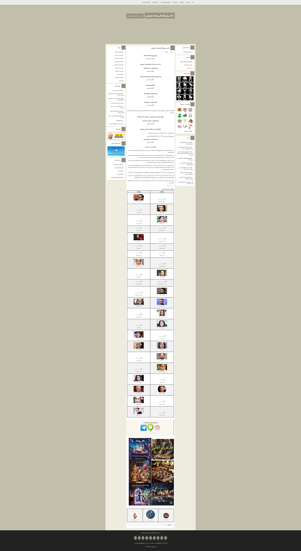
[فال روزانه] (140, 449)
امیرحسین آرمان (138, 295)
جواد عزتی (139, 212)
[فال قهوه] (162, 472)
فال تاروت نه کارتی (119, 68)
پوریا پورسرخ (138, 317)
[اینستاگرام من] (154, 538)
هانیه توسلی (162, 415)
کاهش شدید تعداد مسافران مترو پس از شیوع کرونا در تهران (185, 148)
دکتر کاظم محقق (119, 120)
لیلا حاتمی (139, 241)
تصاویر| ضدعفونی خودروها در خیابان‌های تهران (186, 143)
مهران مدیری (162, 404)
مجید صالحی (162, 255)
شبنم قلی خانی (139, 284)
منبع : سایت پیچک (170, 186)
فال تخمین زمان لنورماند (118, 164)
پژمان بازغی (162, 360)
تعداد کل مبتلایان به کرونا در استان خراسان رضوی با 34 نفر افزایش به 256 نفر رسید (185, 153)
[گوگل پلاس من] (143, 538)
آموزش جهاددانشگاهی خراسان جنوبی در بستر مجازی (186, 168)
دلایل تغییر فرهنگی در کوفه (186, 61)
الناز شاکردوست (161, 241)
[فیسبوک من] (158, 538)
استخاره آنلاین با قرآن (187, 52)
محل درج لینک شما (188, 65)
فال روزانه (175, 2)
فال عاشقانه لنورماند (118, 167)
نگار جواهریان (162, 230)
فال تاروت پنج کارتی (119, 61)
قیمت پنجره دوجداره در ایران (117, 103)
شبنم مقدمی (162, 277)
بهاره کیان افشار (162, 317)
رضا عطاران (138, 349)
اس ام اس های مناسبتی (165, 2)
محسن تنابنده (162, 338)
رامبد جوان (138, 230)
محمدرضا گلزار (162, 393)
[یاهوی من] (165, 538)
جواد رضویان (138, 306)
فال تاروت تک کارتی (119, 52)
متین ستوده (138, 338)
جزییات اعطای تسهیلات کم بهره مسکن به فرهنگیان (186, 178)
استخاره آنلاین (155, 2)
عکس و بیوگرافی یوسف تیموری (160, 15)
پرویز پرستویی (162, 371)
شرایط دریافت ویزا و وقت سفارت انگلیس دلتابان (117, 112)
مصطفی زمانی (138, 201)
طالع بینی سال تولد (188, 131)
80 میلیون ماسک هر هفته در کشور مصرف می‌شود (185, 183)
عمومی (166, 524)
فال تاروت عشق (119, 74)
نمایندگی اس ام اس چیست (117, 90)
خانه (193, 2)
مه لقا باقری (162, 212)
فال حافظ (188, 2)
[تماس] (150, 538)
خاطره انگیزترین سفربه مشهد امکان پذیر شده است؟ (116, 94)
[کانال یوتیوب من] (139, 538)
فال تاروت (181, 2)
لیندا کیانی (139, 415)
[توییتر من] (146, 538)
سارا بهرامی (162, 349)
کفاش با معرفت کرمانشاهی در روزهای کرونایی (186, 163)
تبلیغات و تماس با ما (146, 2)
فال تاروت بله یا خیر (119, 77)
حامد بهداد (162, 295)
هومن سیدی (138, 223)
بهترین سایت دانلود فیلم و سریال (116, 124)
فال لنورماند (120, 171)
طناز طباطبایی (162, 328)
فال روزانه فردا (120, 174)
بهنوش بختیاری (162, 201)
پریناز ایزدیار (138, 382)
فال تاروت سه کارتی (119, 55)
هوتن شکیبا (138, 255)
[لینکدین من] (135, 538)
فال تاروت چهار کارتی (118, 58)
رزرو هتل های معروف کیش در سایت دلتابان (116, 116)
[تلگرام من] (161, 538)
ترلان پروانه (138, 404)
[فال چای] (162, 494)
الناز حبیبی (162, 382)
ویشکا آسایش (162, 266)
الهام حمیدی (138, 266)
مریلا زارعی (138, 328)
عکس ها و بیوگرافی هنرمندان (117, 177)
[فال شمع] (140, 472)
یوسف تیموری (162, 248)
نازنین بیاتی (162, 223)
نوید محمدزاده (139, 360)
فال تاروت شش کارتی (118, 65)
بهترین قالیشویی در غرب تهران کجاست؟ (117, 107)
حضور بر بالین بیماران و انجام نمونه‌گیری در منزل (186, 173)
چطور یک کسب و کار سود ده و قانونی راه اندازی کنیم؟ (116, 99)
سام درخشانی (139, 371)
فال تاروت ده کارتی (119, 71)
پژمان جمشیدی (139, 393)
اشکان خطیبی (138, 277)
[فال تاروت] (162, 449)
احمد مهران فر (162, 306)
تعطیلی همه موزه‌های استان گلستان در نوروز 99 (185, 159)
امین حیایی (138, 248)
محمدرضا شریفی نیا (162, 284)
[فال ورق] (140, 494)
